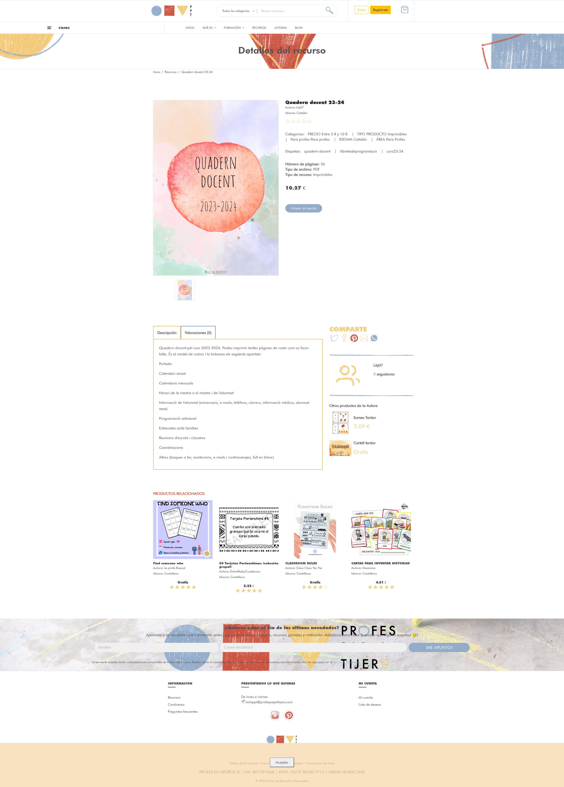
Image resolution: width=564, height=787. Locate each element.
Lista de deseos (370, 705)
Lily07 (300, 107)
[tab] (166, 332)
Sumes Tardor (365, 417)
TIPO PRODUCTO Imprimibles (382, 134)
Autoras (281, 27)
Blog (299, 27)
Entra (361, 10)
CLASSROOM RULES (301, 563)
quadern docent (317, 151)
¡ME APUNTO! (439, 647)
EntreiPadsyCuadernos (245, 571)
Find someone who (168, 563)
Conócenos (176, 705)
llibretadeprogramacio (359, 151)
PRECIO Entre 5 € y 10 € (328, 134)
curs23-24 (395, 151)
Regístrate (380, 10)
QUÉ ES (207, 27)
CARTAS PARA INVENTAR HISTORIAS (380, 563)
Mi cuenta (366, 697)
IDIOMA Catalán (353, 139)
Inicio (190, 27)
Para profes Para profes (311, 139)
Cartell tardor (365, 443)
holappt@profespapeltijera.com (269, 702)
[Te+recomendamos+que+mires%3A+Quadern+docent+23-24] (344, 338)
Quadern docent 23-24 (314, 102)
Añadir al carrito (303, 208)
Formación (233, 27)
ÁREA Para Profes (390, 139)
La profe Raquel (174, 568)
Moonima (368, 568)
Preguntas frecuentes (183, 712)
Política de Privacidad (346, 662)
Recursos (259, 27)
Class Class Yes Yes (309, 568)
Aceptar (282, 762)
